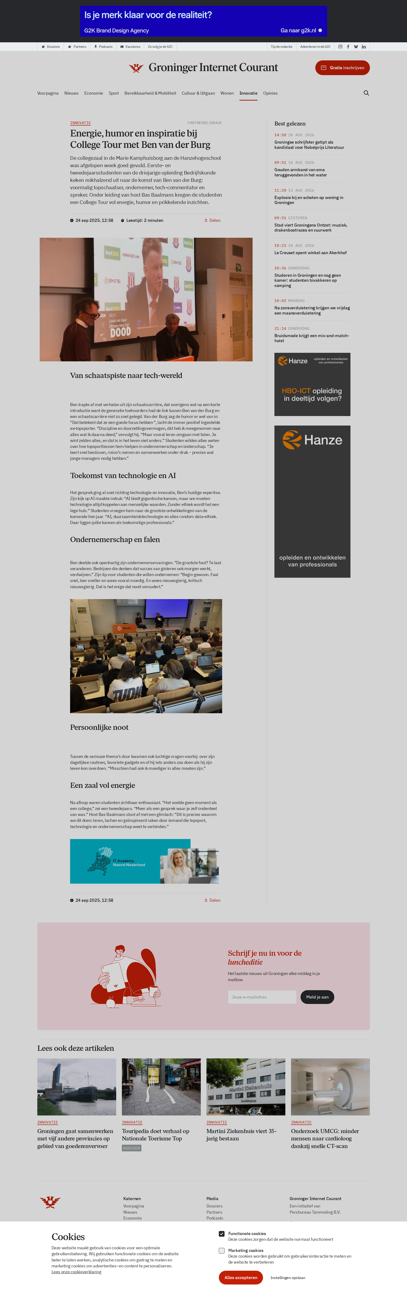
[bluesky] (356, 46)
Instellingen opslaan (288, 1277)
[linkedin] (364, 46)
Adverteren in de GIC (315, 46)
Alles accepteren (241, 1277)
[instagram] (340, 46)
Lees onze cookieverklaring (76, 1272)
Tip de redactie (281, 46)
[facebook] (348, 46)
